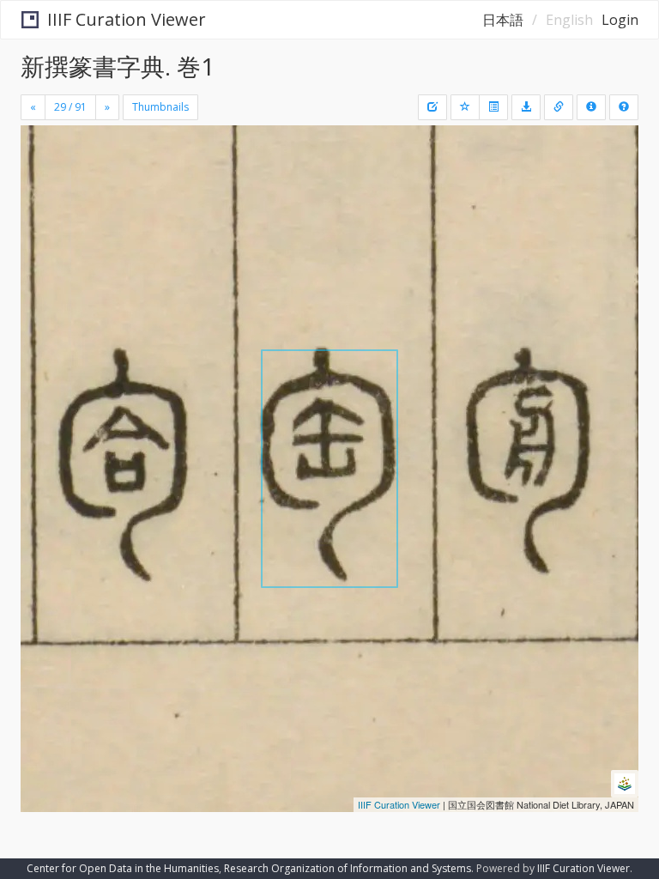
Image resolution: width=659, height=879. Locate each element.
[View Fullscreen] (44, 212)
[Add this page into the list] (465, 107)
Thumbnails (160, 107)
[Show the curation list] (493, 107)
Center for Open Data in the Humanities (123, 868)
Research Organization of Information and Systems (347, 868)
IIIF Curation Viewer (126, 19)
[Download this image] (526, 107)
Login (620, 19)
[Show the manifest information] (591, 107)
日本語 (502, 19)
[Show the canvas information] (558, 107)
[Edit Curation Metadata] (432, 107)
